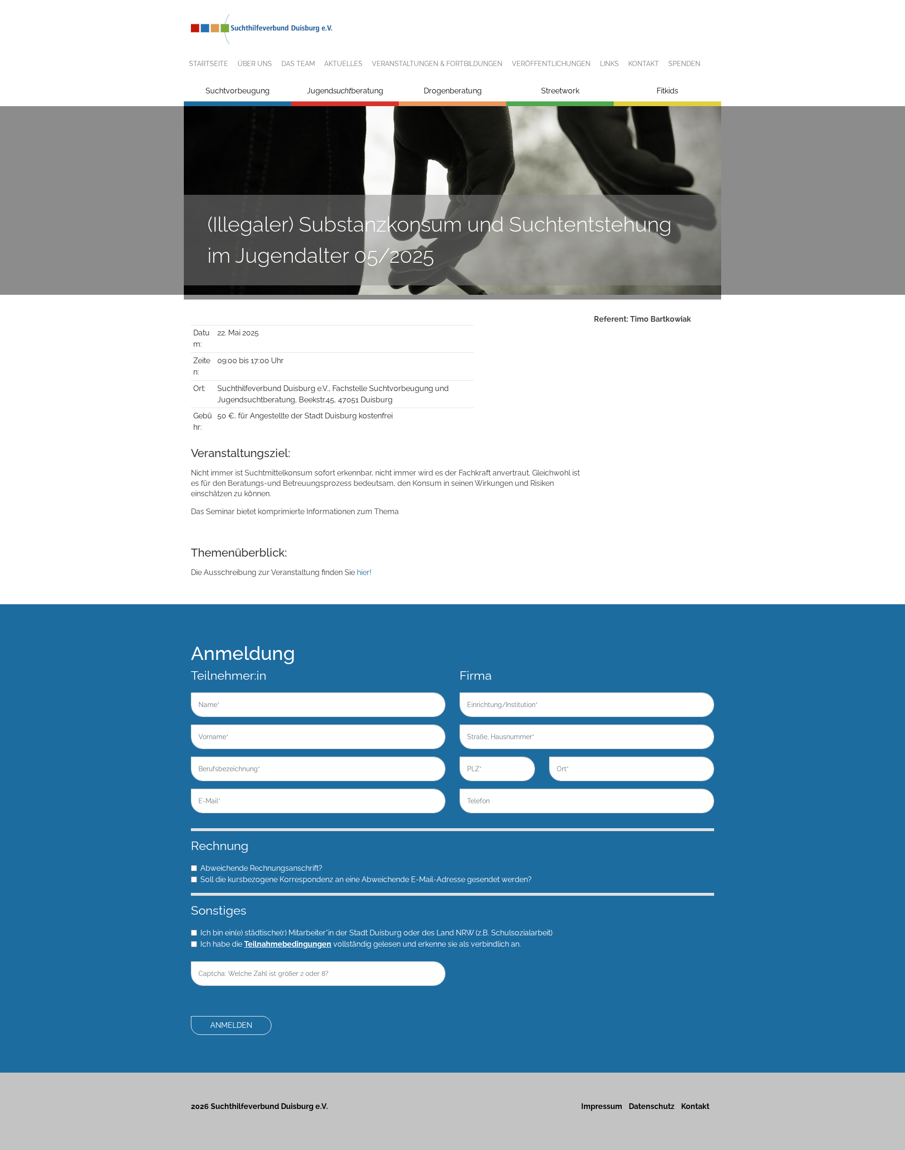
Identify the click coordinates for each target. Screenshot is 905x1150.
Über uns (255, 63)
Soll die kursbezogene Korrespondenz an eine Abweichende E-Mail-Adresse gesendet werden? (366, 879)
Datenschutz (652, 1106)
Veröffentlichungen (551, 63)
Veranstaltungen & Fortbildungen (437, 63)
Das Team (298, 63)
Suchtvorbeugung (238, 90)
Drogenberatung (453, 90)
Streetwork (560, 90)
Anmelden (231, 1025)
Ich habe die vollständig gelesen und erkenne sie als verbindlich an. (360, 944)
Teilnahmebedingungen (287, 944)
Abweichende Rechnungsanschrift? (261, 868)
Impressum (601, 1106)
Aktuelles (343, 63)
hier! (363, 572)
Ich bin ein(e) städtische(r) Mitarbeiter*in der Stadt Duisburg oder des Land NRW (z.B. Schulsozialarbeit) (376, 932)
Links (609, 63)
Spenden (684, 63)
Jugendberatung (345, 90)
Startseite (208, 63)
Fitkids (667, 90)
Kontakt (643, 63)
